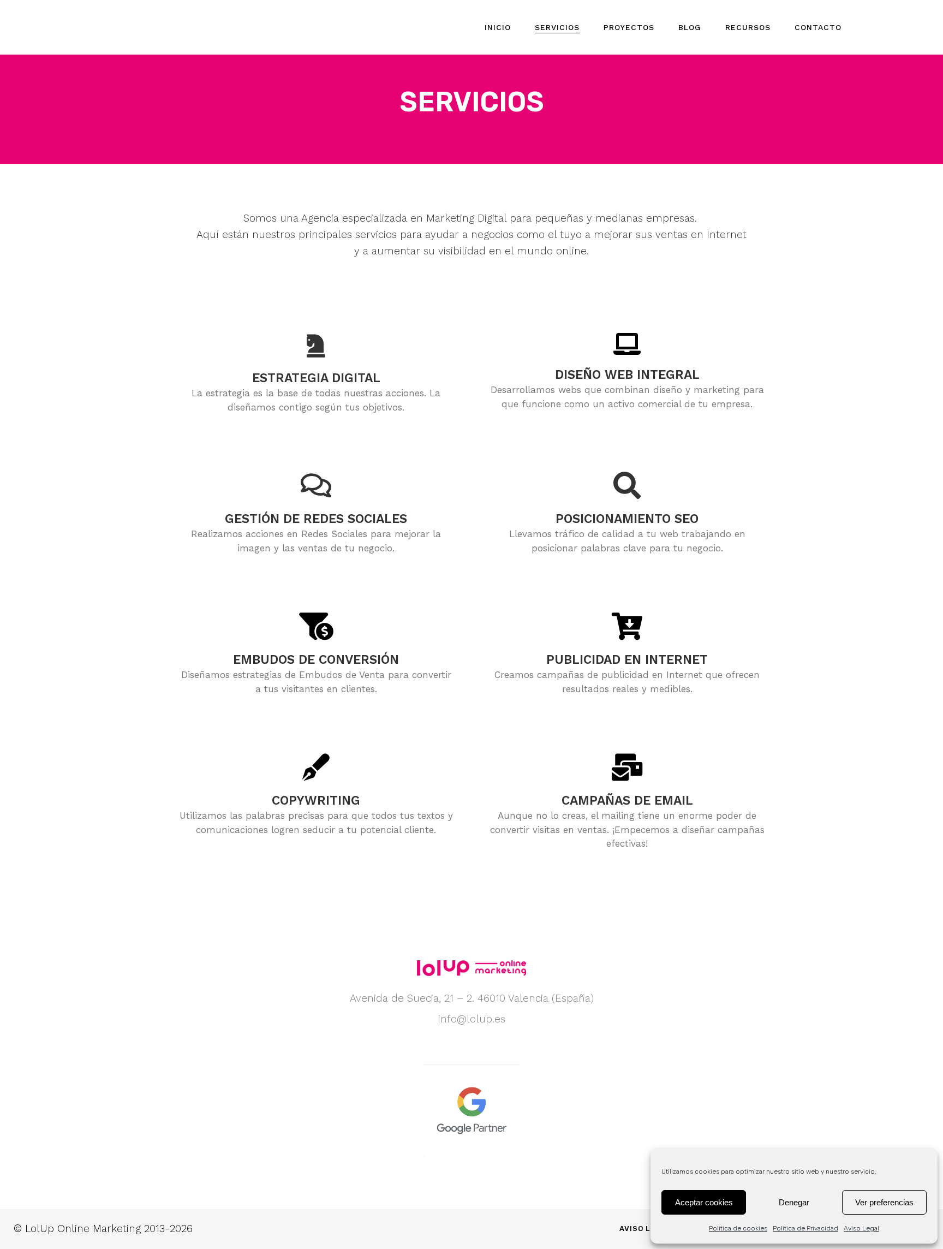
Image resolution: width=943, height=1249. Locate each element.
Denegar (794, 1202)
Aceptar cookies (704, 1202)
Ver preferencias (884, 1202)
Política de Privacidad (805, 1228)
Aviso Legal (861, 1228)
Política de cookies (738, 1228)
